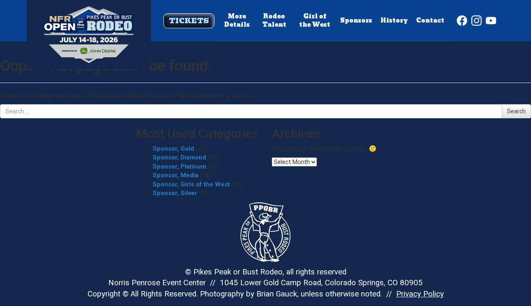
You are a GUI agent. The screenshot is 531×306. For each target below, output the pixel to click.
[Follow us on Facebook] (462, 20)
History (394, 20)
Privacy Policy (420, 294)
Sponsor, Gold (173, 148)
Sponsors (356, 20)
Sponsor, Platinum (179, 166)
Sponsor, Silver (175, 193)
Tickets (189, 21)
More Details (237, 20)
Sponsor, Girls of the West (191, 184)
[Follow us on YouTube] (491, 20)
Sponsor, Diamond (179, 157)
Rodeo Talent (274, 20)
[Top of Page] (89, 21)
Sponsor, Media (175, 175)
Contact (430, 20)
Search (516, 111)
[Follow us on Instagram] (476, 20)
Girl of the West (314, 20)
